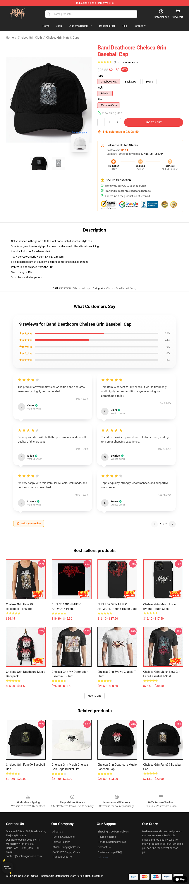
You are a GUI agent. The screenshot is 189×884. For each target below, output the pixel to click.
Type (100, 75)
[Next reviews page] (172, 524)
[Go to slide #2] (58, 163)
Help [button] (182, 879)
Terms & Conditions (63, 836)
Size (99, 99)
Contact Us (104, 847)
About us (57, 831)
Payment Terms (107, 836)
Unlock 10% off (7, 868)
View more (94, 696)
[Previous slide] (12, 100)
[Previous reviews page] (154, 524)
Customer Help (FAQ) (110, 852)
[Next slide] (86, 100)
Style (100, 87)
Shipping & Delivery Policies (113, 831)
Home (10, 37)
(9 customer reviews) (126, 62)
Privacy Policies (61, 841)
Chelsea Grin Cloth (30, 37)
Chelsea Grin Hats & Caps (62, 37)
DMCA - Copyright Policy (66, 847)
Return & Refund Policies (112, 841)
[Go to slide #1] (39, 163)
